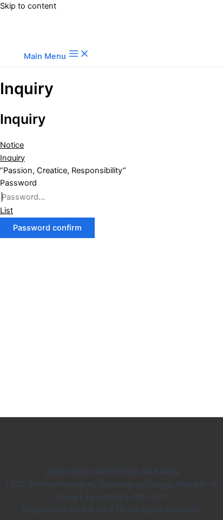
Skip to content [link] (28, 6)
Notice (12, 145)
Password (18, 183)
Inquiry (12, 158)
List (6, 210)
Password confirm (47, 228)
